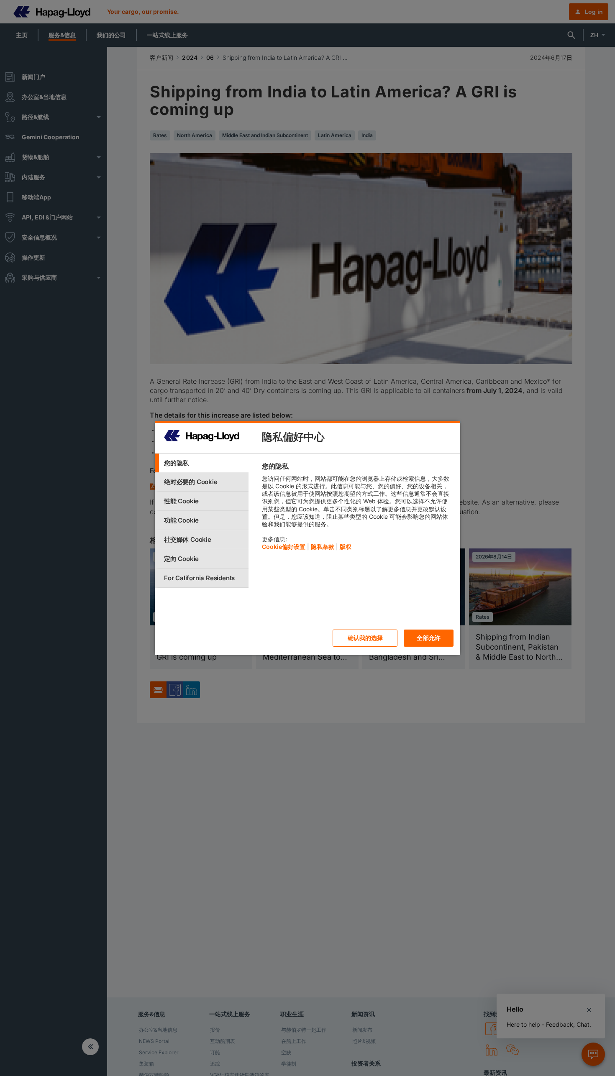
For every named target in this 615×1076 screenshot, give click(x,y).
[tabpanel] (357, 508)
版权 (345, 546)
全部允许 (429, 637)
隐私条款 (322, 546)
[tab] (202, 463)
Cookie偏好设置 (283, 546)
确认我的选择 (365, 637)
